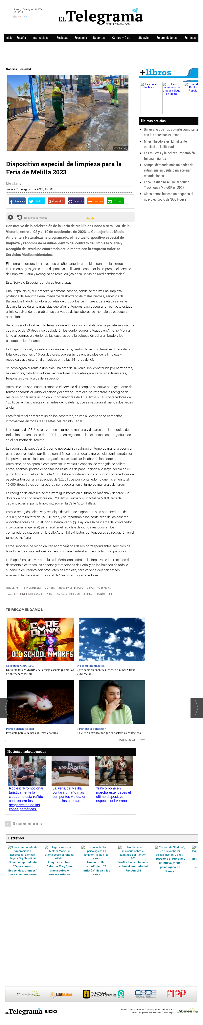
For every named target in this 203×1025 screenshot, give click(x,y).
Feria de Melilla (32, 587)
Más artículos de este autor (23, 184)
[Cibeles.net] (101, 994)
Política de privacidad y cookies (146, 1012)
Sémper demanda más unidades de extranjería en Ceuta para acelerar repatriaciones (168, 170)
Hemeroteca (168, 1009)
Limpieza (50, 587)
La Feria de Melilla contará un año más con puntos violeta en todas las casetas (69, 794)
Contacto (123, 1009)
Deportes (99, 38)
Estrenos (190, 38)
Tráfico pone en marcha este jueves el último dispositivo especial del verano (113, 794)
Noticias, (12, 69)
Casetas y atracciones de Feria (74, 593)
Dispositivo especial (99, 587)
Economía (81, 38)
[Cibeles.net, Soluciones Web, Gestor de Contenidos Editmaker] (187, 1011)
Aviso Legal (169, 1012)
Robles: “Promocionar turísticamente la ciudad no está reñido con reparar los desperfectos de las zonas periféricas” (26, 798)
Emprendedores (167, 38)
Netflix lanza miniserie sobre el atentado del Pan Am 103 (59, 866)
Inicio (9, 38)
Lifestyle (143, 38)
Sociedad (62, 38)
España (21, 38)
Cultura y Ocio (121, 38)
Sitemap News (153, 1009)
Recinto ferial (104, 593)
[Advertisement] (101, 54)
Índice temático (136, 1009)
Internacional (41, 38)
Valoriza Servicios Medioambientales (30, 593)
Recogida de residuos (70, 587)
